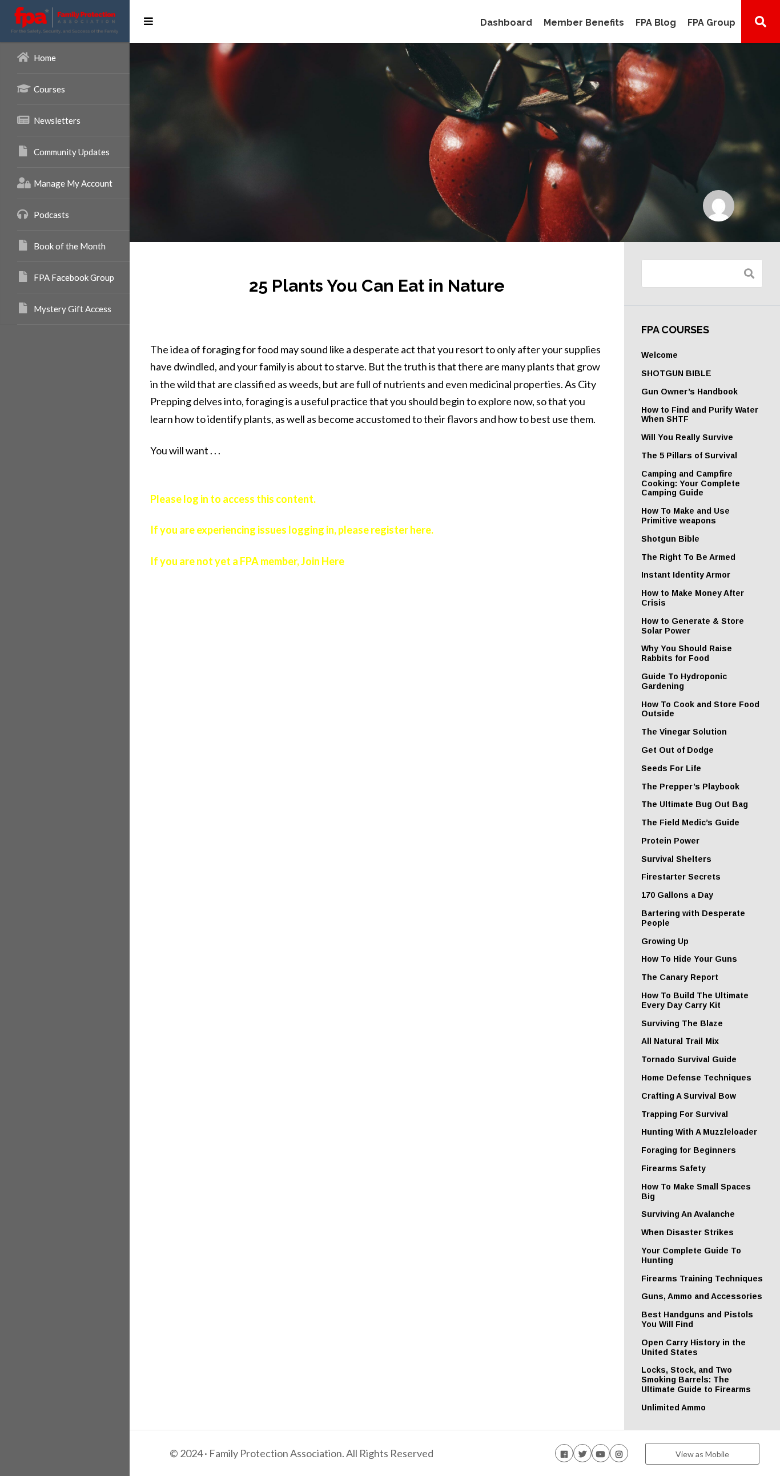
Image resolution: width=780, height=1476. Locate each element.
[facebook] (564, 1453)
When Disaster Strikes (687, 1232)
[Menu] (148, 21)
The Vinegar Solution (684, 731)
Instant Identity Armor (685, 574)
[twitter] (582, 1453)
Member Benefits (584, 23)
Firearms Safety (673, 1168)
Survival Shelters (676, 859)
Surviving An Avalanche (688, 1214)
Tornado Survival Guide (689, 1059)
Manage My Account (73, 183)
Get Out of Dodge (677, 750)
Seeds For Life (671, 768)
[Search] (760, 21)
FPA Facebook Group (74, 277)
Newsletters (57, 120)
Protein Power (670, 840)
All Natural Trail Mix (680, 1041)
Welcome (659, 355)
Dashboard (506, 23)
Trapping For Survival (684, 1114)
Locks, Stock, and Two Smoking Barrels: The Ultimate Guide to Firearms (696, 1379)
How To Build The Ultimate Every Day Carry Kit (695, 1000)
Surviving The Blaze (682, 1023)
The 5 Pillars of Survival (689, 455)
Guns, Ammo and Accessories (701, 1296)
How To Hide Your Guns (689, 958)
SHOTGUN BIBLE (676, 373)
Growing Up (665, 941)
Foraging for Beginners (688, 1150)
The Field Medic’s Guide (690, 822)
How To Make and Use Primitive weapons (685, 515)
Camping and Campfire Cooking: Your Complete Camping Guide (690, 483)
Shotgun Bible (670, 538)
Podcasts (51, 214)
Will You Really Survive (687, 437)
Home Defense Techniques (696, 1077)
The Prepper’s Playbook (690, 786)
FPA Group (711, 23)
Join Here (322, 561)
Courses (49, 89)
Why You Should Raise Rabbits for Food (686, 653)
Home (45, 58)
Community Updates (72, 152)
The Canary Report (679, 977)
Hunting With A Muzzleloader (699, 1131)
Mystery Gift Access (72, 309)
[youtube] (601, 1453)
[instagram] (619, 1453)
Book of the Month (70, 246)
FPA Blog (656, 23)
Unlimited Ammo (673, 1407)
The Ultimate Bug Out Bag (694, 804)
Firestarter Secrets (681, 876)
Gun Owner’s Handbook (689, 391)
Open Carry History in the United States (693, 1347)
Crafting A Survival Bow (688, 1095)
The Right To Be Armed (688, 557)
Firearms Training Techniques (702, 1278)
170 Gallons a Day (677, 895)
